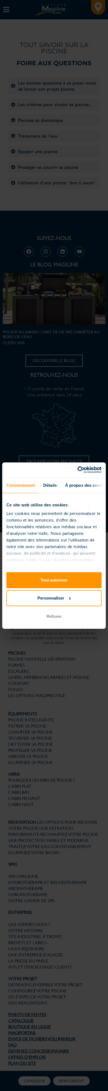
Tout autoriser (54, 580)
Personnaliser (50, 598)
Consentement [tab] (20, 485)
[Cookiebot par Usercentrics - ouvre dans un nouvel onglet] (78, 469)
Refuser (54, 616)
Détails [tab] (50, 485)
